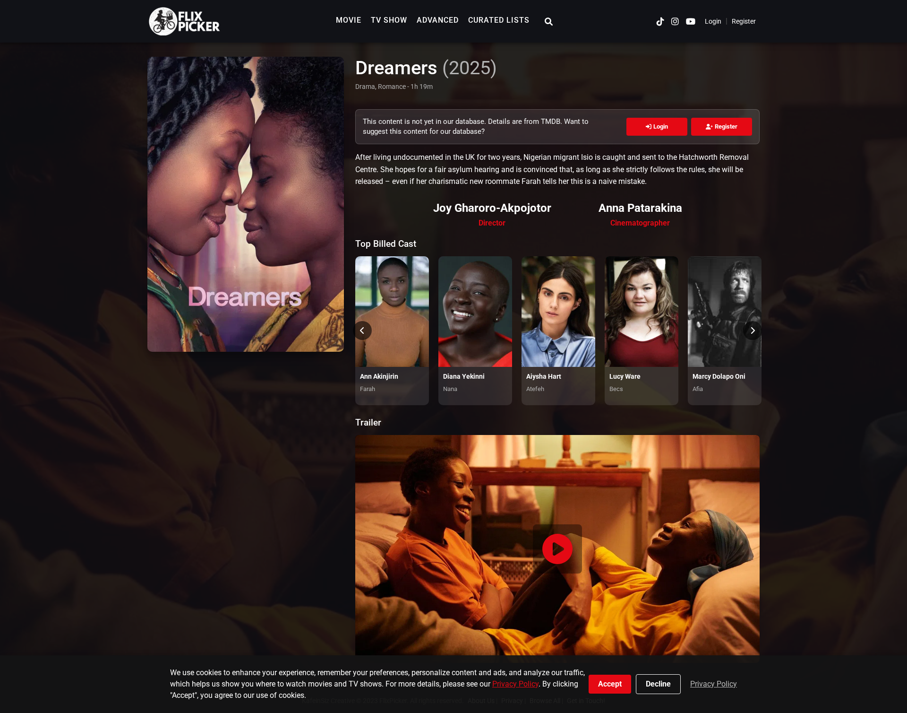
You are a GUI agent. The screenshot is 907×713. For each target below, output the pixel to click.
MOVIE (348, 20)
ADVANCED (438, 20)
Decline (658, 683)
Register (744, 21)
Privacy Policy (515, 683)
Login (713, 21)
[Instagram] (675, 21)
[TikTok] (660, 21)
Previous (362, 330)
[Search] (548, 21)
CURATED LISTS (499, 20)
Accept (610, 683)
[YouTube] (690, 21)
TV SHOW (389, 20)
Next (752, 330)
